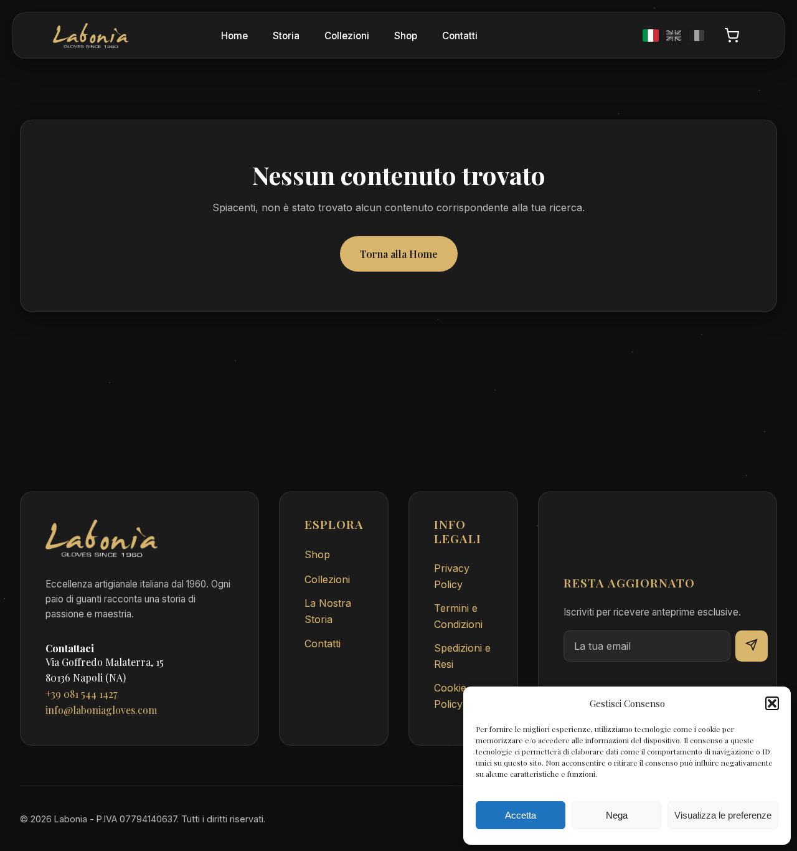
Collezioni (346, 36)
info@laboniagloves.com (101, 709)
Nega (617, 815)
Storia (286, 36)
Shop (405, 36)
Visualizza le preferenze (722, 815)
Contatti (460, 36)
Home (234, 36)
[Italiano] (651, 35)
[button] (772, 703)
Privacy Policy (451, 576)
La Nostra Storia (327, 611)
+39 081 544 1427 (81, 693)
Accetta (520, 815)
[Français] (696, 35)
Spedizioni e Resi (462, 656)
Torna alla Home (399, 253)
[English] (673, 35)
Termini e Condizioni (458, 616)
